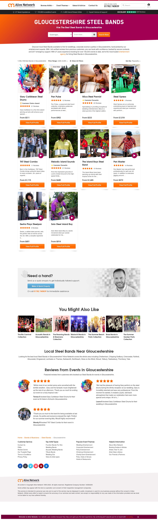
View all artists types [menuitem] (53, 457)
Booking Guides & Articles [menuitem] (118, 447)
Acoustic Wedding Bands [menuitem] (54, 450)
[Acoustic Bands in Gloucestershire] (43, 324)
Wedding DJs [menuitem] (50, 454)
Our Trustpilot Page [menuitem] (24, 452)
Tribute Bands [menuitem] (50, 452)
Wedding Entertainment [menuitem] (84, 445)
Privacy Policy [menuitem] (22, 457)
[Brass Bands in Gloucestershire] (114, 324)
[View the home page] (21, 5)
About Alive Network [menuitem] (116, 445)
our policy (129, 517)
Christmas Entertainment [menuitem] (84, 452)
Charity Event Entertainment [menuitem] (85, 454)
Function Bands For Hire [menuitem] (54, 445)
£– (57, 61)
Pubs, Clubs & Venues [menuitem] (83, 457)
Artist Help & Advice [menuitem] (115, 452)
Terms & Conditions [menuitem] (24, 454)
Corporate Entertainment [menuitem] (84, 447)
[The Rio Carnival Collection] (26, 324)
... (25, 114)
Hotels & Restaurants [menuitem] (83, 459)
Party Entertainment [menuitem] (83, 450)
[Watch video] (40, 90)
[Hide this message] (138, 517)
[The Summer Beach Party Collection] (96, 324)
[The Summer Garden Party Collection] (132, 324)
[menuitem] (47, 5)
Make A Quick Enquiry (41, 286)
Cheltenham (103, 356)
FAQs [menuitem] (19, 447)
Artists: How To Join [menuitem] (116, 450)
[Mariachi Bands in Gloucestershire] (79, 324)
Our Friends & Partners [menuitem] (117, 454)
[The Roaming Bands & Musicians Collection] (61, 324)
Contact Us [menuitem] (21, 445)
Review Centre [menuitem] (23, 450)
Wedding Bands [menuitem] (51, 447)
